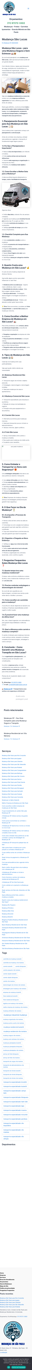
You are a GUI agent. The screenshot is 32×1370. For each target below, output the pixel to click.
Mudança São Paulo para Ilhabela (12, 767)
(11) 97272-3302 (16, 23)
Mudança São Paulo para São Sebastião (14, 764)
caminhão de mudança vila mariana (13, 962)
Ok (9, 1367)
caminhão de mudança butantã (12, 959)
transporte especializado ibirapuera (15, 1097)
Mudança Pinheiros (8, 908)
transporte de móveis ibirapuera (12, 1074)
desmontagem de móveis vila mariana (14, 985)
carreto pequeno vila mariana (11, 970)
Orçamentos (4, 1282)
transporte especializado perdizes (15, 1119)
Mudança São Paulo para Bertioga (12, 773)
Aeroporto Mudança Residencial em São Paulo (16, 940)
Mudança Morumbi (7, 914)
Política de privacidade (7, 1288)
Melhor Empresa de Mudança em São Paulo (15, 803)
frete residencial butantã (10, 996)
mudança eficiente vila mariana (12, 1011)
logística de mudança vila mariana (13, 1003)
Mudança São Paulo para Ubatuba (12, 761)
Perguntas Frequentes (7, 1290)
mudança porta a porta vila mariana (13, 1023)
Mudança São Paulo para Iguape (11, 758)
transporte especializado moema (14, 1110)
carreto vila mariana (9, 981)
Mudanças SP (8, 689)
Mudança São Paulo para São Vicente (13, 776)
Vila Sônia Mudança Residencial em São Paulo (15, 948)
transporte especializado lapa (13, 1106)
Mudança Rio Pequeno (8, 905)
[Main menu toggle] (28, 8)
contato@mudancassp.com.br (18, 684)
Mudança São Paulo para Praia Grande (13, 782)
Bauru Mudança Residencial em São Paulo (14, 925)
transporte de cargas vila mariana (13, 1061)
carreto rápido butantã (9, 974)
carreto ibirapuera (20, 966)
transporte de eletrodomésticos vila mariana (13, 1066)
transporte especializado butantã (15, 1086)
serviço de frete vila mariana (11, 1057)
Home (2, 1273)
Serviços (3, 1277)
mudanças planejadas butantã (12, 1043)
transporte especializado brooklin (15, 1082)
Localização (3, 1352)
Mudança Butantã (7, 917)
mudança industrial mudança (15, 1015)
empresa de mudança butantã (12, 992)
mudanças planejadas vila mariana (13, 1050)
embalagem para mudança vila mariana (14, 988)
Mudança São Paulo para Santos (12, 779)
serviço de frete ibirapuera (11, 1054)
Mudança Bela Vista (8, 911)
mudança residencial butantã (13, 1027)
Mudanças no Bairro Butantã (10, 800)
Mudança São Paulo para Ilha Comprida (14, 755)
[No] (30, 1363)
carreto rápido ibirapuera (10, 977)
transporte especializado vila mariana (13, 1131)
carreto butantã (7, 966)
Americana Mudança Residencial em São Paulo (16, 937)
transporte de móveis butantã (11, 1070)
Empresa (3, 1275)
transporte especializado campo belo (14, 1092)
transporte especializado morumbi (15, 1115)
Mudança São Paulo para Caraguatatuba (14, 770)
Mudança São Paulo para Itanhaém (12, 791)
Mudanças (6, 726)
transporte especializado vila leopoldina (13, 1124)
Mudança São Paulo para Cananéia (12, 797)
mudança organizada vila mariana (13, 1019)
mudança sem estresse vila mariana (13, 1039)
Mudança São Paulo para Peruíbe (12, 785)
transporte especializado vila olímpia (13, 1138)
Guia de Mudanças (6, 1284)
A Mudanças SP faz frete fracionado (13, 882)
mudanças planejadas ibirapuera (12, 1046)
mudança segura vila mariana (11, 1035)
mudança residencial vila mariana (15, 1031)
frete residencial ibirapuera (11, 999)
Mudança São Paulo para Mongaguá (13, 788)
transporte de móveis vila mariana (13, 1078)
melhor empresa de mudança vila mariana (15, 1007)
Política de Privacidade (18, 1367)
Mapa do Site (4, 1286)
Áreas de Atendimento (7, 1279)
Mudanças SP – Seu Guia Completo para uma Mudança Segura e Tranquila (15, 720)
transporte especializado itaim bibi (15, 1102)
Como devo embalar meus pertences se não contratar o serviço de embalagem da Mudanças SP (15, 838)
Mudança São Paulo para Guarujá (12, 794)
